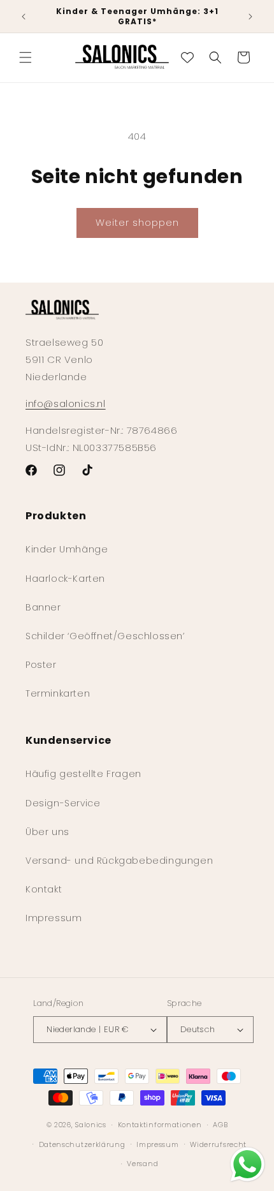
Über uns (47, 831)
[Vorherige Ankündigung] (24, 17)
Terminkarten (57, 693)
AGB (220, 1125)
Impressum (53, 918)
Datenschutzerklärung (82, 1144)
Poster (41, 664)
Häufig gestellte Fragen (83, 773)
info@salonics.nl (65, 403)
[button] (25, 57)
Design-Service (62, 803)
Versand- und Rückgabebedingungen (119, 860)
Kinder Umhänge (66, 549)
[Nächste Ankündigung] (250, 17)
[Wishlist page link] (187, 57)
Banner (43, 607)
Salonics (90, 1125)
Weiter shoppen (137, 222)
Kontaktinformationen (160, 1125)
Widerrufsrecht (218, 1144)
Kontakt (43, 889)
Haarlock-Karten (65, 578)
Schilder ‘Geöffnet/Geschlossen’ (105, 636)
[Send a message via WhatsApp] (247, 1164)
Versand (142, 1163)
